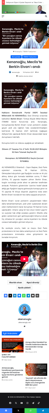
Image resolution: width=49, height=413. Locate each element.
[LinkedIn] (15, 295)
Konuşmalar (16, 57)
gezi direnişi (33, 282)
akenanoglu (16, 72)
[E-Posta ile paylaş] (33, 295)
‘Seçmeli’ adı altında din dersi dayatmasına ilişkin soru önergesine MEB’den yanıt (35, 381)
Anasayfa (18, 51)
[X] (10, 295)
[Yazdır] (37, 295)
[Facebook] (5, 295)
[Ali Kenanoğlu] (24, 9)
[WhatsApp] (24, 295)
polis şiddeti (24, 287)
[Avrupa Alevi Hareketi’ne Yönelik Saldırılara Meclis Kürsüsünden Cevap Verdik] (36, 339)
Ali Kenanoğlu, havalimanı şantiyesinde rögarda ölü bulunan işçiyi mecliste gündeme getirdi (12, 372)
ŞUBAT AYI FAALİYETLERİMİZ (9, 355)
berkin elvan (16, 282)
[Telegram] (28, 295)
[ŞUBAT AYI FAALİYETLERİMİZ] (13, 345)
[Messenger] (19, 295)
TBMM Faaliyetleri (29, 51)
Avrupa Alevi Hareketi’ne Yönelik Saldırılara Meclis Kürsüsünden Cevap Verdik (36, 345)
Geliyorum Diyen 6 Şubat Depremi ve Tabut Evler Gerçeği (27, 2)
